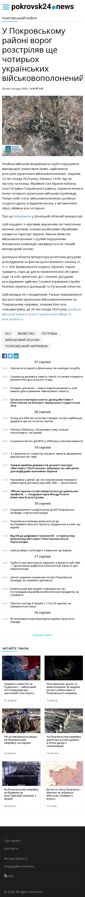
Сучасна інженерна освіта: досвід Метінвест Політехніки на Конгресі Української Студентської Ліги (45, 402)
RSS (11, 876)
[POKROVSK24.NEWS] (43, 7)
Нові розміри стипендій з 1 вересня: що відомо (41, 550)
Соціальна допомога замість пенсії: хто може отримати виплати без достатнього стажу (46, 378)
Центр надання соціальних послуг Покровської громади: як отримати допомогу (41, 579)
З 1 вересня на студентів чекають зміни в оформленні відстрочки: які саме (46, 455)
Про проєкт (12, 840)
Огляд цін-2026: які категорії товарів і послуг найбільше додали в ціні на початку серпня (46, 420)
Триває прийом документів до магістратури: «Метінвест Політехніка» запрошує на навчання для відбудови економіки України (44, 468)
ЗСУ (8, 333)
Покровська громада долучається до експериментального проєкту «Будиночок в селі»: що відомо (45, 524)
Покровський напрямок (26, 346)
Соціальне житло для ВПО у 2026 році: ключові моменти (46, 441)
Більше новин (42, 635)
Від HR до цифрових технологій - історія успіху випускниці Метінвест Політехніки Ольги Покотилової (42, 538)
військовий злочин (22, 340)
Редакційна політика (19, 866)
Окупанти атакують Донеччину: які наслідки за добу (45, 368)
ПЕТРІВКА (49, 333)
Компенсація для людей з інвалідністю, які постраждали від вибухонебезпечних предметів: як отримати (44, 591)
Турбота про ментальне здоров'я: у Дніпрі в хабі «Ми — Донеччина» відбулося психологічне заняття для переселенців (45, 565)
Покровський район (19, 18)
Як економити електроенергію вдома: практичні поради (42, 620)
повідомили (23, 216)
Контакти (11, 848)
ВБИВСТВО (26, 333)
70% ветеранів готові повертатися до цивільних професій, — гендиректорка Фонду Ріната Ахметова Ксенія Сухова (44, 494)
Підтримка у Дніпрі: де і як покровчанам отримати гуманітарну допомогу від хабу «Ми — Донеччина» (43, 481)
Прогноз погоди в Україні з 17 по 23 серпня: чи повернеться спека (40, 605)
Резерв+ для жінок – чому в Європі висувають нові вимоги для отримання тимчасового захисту (43, 390)
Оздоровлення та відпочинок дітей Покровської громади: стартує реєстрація (42, 511)
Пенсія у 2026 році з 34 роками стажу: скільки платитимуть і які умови (39, 431)
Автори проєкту (15, 858)
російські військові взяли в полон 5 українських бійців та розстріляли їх (41, 314)
